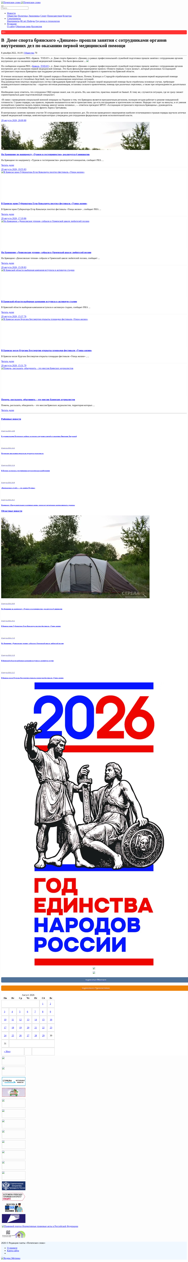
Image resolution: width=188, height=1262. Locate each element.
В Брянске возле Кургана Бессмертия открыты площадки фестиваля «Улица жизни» (46, 350)
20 (28, 1027)
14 (36, 1019)
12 (20, 1019)
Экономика (34, 16)
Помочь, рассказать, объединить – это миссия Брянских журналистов (38, 399)
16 (51, 1019)
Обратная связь (23, 26)
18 (13, 1027)
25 (13, 1035)
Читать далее (7, 165)
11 (13, 1019)
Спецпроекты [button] (14, 18)
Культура (67, 16)
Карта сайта (13, 1250)
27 (28, 1035)
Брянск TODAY (40, 66)
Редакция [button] (11, 24)
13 (28, 1019)
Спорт (43, 16)
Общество (12, 16)
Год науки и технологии (48, 21)
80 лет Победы (27, 21)
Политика (23, 16)
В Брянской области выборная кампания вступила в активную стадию (39, 301)
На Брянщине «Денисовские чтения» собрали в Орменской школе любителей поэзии (46, 252)
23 (51, 1027)
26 (20, 1035)
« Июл (7, 1051)
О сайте (11, 26)
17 (5, 1027)
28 (36, 1035)
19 (20, 1027)
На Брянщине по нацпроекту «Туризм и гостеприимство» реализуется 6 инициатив (45, 154)
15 (43, 1019)
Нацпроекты (13, 21)
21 (36, 1027)
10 (5, 1019)
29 (43, 1035)
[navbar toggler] (2, 5)
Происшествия (54, 16)
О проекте (12, 1248)
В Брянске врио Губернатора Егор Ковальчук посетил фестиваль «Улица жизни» (44, 203)
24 (5, 1035)
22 (43, 1027)
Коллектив (36, 26)
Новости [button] (11, 13)
